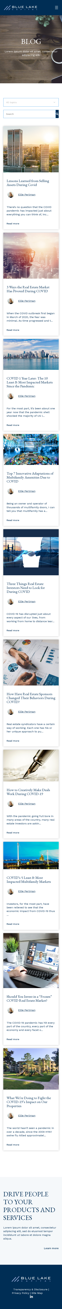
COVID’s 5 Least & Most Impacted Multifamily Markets (29, 879)
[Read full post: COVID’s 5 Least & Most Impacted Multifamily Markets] (31, 868)
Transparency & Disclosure (30, 1289)
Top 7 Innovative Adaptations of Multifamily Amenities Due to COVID (30, 477)
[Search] (57, 114)
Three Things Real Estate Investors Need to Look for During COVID (26, 587)
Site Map (37, 1293)
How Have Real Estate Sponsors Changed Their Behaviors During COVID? (31, 698)
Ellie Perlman (26, 194)
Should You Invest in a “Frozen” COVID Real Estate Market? (29, 998)
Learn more (51, 1248)
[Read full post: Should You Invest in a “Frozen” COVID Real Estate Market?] (31, 987)
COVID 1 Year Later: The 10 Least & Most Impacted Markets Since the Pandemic (30, 382)
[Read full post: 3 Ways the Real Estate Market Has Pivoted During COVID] (31, 277)
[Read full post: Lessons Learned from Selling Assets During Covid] (31, 171)
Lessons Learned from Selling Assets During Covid (28, 182)
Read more (13, 223)
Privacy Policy (20, 1293)
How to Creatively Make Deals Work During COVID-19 (28, 791)
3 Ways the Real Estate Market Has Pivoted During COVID (28, 289)
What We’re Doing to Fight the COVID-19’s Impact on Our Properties (29, 1101)
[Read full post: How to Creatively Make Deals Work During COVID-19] (31, 780)
